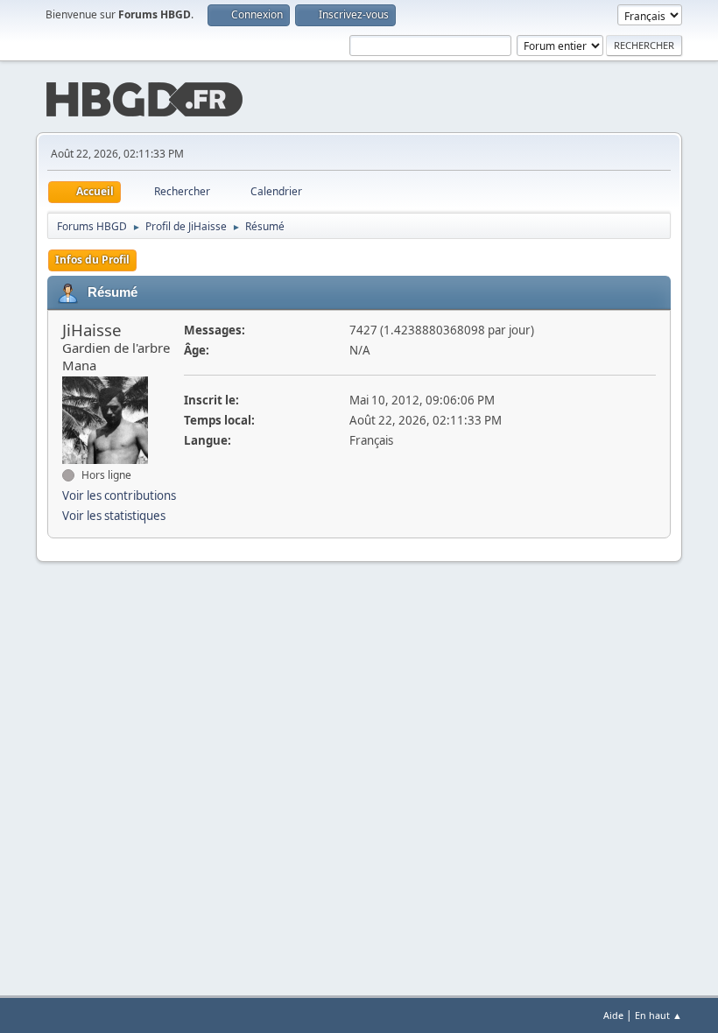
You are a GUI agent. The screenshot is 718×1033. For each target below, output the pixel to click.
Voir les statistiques (113, 516)
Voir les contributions (119, 495)
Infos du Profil (92, 259)
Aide (613, 1015)
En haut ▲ (658, 1015)
